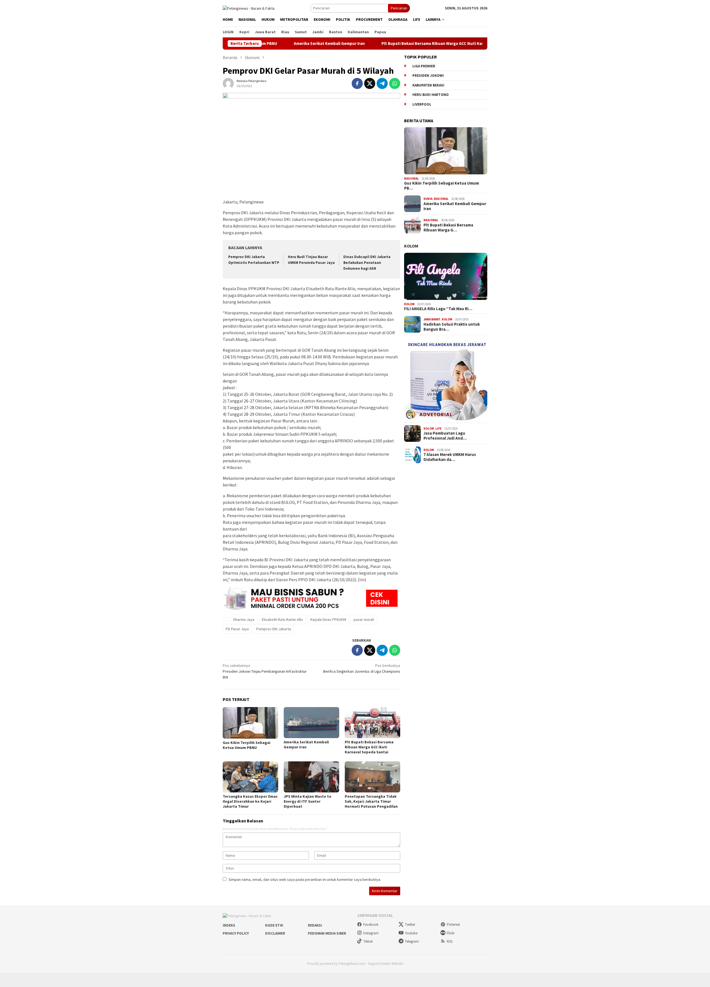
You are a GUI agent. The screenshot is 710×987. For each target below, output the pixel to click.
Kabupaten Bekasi (428, 85)
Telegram (412, 941)
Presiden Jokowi (428, 75)
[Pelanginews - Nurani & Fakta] (249, 7)
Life (438, 428)
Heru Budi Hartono (430, 94)
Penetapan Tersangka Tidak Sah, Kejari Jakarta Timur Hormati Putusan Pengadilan (371, 801)
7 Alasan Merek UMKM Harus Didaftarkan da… (450, 457)
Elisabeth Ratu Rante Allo (282, 619)
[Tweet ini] (369, 83)
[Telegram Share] (382, 83)
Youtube (411, 933)
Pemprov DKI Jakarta (273, 628)
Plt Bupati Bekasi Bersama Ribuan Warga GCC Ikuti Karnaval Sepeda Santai (419, 43)
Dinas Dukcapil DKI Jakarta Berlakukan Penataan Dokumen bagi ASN (366, 262)
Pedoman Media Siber (327, 933)
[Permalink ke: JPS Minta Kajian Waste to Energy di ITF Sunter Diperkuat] (311, 776)
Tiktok (368, 941)
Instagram (371, 933)
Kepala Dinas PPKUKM (328, 619)
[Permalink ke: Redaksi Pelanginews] (228, 83)
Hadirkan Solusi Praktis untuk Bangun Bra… (452, 327)
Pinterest (453, 924)
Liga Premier (423, 66)
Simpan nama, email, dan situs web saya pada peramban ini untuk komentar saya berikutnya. (305, 879)
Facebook (370, 924)
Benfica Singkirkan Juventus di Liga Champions (361, 668)
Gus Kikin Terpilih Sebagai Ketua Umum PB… (441, 186)
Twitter (410, 924)
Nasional (411, 178)
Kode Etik (274, 925)
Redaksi (315, 925)
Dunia (428, 199)
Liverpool (421, 104)
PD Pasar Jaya (237, 628)
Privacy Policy (236, 933)
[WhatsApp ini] (394, 83)
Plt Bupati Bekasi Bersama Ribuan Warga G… (448, 228)
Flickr (451, 933)
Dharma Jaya (243, 619)
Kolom (411, 246)
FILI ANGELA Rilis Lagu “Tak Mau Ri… (438, 308)
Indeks (229, 925)
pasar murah (364, 619)
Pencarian (399, 8)
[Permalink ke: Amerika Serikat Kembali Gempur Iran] (311, 722)
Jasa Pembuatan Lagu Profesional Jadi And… (445, 436)
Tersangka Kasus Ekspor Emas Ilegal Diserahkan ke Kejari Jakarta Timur (250, 801)
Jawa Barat (432, 319)
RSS (449, 941)
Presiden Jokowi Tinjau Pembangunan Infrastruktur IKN (265, 671)
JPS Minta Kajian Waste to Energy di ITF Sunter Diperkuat (307, 801)
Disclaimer (275, 933)
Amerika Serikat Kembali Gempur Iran (297, 43)
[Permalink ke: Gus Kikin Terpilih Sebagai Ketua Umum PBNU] (250, 722)
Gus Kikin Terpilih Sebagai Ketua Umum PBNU (246, 745)
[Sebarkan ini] (357, 83)
